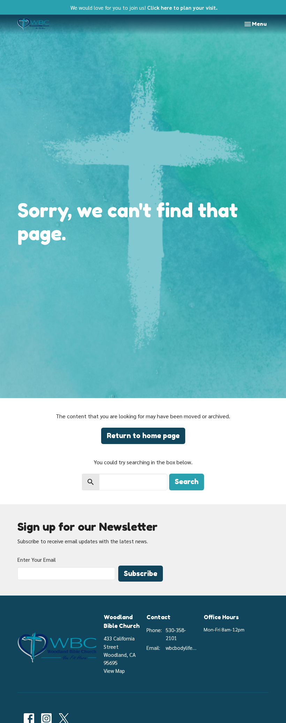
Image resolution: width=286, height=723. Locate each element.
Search (186, 481)
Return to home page (143, 436)
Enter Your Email (36, 559)
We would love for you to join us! (144, 7)
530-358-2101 (176, 634)
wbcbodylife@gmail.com (181, 647)
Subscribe (140, 573)
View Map (114, 670)
